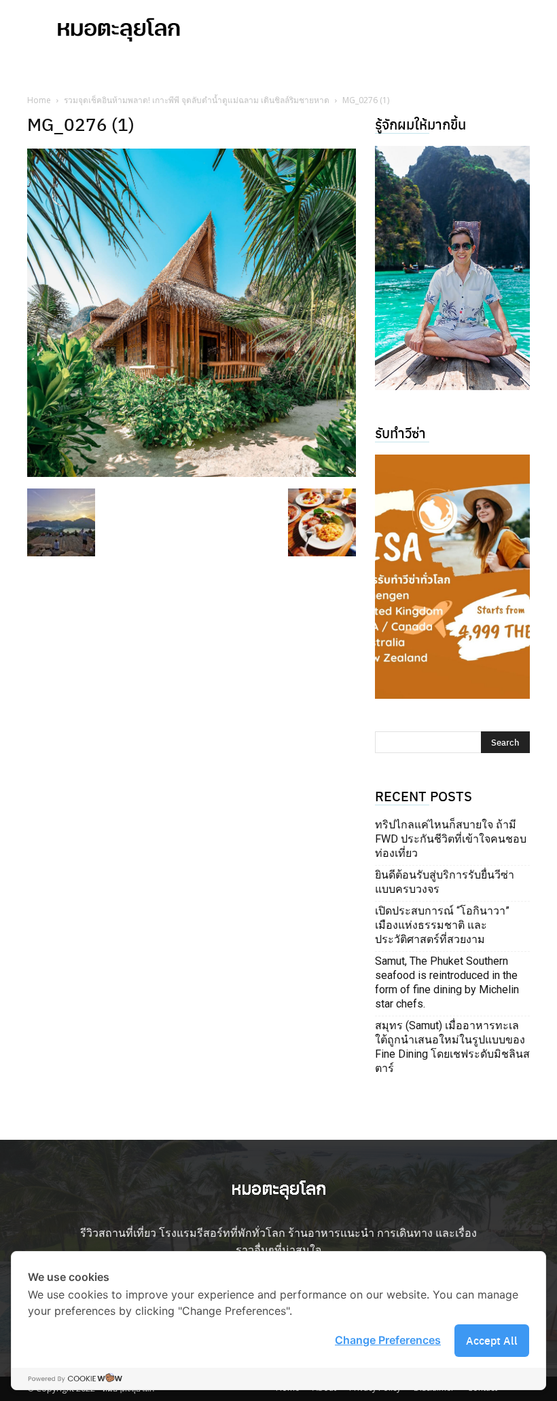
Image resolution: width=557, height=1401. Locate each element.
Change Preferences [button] (388, 1340)
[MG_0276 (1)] (191, 472)
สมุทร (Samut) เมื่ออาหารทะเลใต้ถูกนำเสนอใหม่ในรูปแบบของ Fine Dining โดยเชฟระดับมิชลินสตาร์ (452, 1047)
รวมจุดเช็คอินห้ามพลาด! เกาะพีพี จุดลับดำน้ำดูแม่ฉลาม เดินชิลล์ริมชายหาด (196, 100)
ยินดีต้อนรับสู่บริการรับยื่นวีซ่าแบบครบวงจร (444, 882)
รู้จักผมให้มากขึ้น (420, 124)
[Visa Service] (452, 577)
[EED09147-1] (452, 268)
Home (39, 100)
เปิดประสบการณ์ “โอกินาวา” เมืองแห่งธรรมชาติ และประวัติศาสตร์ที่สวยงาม (442, 925)
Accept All (492, 1340)
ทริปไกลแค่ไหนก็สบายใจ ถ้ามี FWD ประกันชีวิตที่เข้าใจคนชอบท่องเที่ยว (450, 839)
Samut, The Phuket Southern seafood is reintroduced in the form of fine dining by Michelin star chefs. (447, 982)
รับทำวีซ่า (400, 432)
